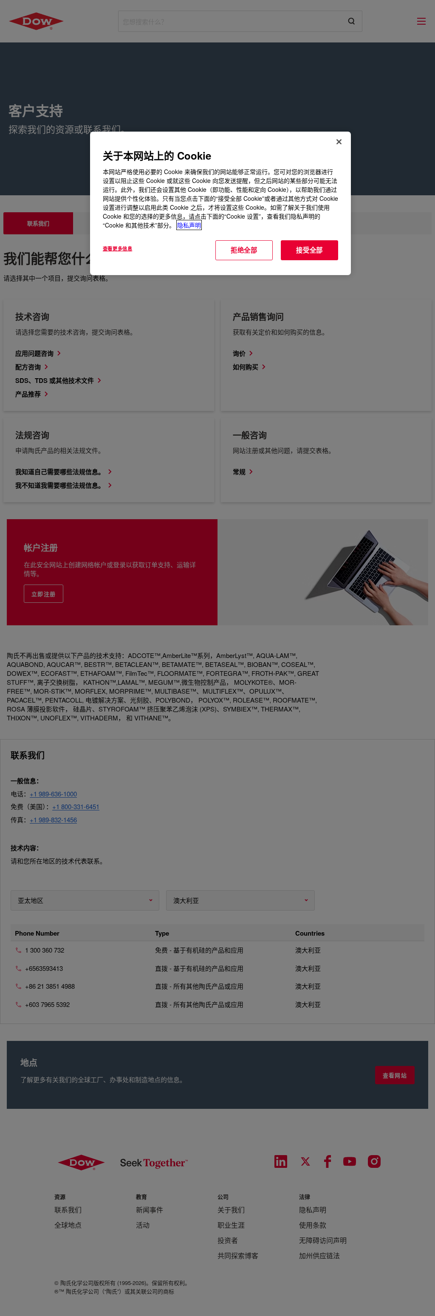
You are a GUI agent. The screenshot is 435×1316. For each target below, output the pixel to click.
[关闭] (339, 141)
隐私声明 (189, 225)
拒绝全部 (244, 250)
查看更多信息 (117, 248)
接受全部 (309, 250)
